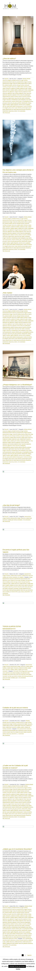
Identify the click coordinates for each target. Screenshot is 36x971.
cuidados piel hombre (22, 90)
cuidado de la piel (23, 88)
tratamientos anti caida (11, 109)
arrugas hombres (23, 80)
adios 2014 (18, 671)
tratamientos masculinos (8, 111)
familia (12, 674)
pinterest (19, 103)
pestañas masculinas (20, 590)
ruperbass (28, 104)
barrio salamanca (29, 671)
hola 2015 (30, 586)
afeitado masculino (7, 722)
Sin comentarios (21, 111)
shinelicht (29, 106)
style (19, 591)
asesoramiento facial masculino (10, 82)
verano (15, 111)
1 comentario (21, 733)
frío (20, 674)
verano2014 (27, 591)
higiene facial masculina (13, 98)
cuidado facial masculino (25, 439)
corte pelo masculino (11, 86)
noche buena (24, 676)
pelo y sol (21, 101)
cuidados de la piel (14, 585)
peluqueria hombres (28, 101)
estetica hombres (14, 96)
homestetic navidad (18, 588)
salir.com (5, 106)
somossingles (25, 107)
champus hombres (20, 85)
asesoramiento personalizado (20, 578)
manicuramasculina (7, 101)
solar (10, 107)
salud (8, 106)
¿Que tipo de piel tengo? (11, 505)
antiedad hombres (16, 80)
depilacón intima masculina (18, 95)
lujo (27, 99)
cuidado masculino (15, 583)
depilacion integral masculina (16, 91)
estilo (9, 674)
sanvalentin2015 (14, 591)
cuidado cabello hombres (22, 86)
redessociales (24, 103)
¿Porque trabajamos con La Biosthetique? (17, 385)
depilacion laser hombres (13, 93)
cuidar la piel (21, 585)
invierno (4, 590)
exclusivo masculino (17, 586)
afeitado (24, 78)
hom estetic (5, 588)
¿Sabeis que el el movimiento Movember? (17, 849)
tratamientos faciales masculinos (23, 109)
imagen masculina (7, 99)
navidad (19, 676)
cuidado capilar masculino (27, 437)
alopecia (9, 80)
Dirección (6, 78)
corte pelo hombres (24, 436)
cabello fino (27, 434)
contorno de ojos (13, 582)
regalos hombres (6, 104)
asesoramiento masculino (8, 578)
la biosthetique (14, 99)
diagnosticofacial (6, 96)
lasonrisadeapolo (22, 99)
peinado (14, 590)
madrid (29, 99)
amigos (30, 577)
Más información (6, 112)
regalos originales (14, 104)
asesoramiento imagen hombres (24, 82)
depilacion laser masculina (25, 93)
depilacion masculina (7, 95)
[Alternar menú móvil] (32, 3)
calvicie (14, 85)
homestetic (27, 98)
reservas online (22, 104)
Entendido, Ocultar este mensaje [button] (17, 966)
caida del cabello (8, 85)
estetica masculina (22, 96)
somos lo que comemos (16, 107)
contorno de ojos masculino (24, 582)
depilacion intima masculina (22, 442)
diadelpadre (27, 95)
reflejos (29, 103)
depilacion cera (6, 91)
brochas (23, 83)
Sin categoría (5, 107)
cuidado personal (23, 583)
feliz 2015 (25, 586)
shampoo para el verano (21, 106)
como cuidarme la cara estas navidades (16, 580)
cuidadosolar (30, 90)
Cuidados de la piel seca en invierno (15, 708)
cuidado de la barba (15, 88)
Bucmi (26, 83)
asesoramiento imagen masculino (10, 83)
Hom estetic (22, 98)
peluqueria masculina (7, 103)
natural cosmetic (15, 101)
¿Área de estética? (9, 58)
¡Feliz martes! (7, 293)
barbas (19, 83)
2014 (14, 671)
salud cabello (13, 106)
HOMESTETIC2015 (27, 588)
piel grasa (14, 103)
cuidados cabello (14, 90)
